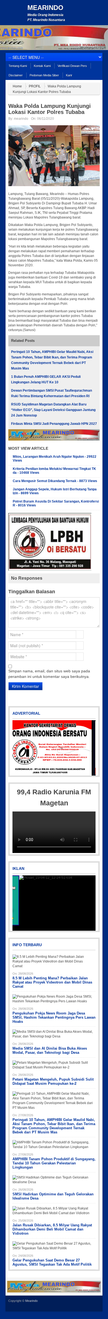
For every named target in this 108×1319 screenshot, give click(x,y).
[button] (17, 748)
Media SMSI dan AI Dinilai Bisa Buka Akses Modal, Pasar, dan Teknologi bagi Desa (49, 1050)
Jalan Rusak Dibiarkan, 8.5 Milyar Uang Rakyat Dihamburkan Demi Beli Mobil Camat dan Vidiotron (52, 1229)
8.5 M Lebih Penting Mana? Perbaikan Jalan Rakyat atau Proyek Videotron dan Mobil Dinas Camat (52, 982)
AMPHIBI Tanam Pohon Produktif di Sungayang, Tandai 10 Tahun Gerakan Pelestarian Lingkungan (54, 1163)
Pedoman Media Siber (44, 75)
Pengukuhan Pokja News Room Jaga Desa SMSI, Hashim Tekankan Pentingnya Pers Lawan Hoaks (54, 1017)
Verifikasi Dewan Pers (72, 65)
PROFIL (35, 86)
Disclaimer (16, 75)
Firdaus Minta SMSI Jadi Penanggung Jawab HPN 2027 (54, 424)
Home (17, 86)
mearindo (21, 119)
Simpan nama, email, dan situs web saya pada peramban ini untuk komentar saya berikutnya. (49, 674)
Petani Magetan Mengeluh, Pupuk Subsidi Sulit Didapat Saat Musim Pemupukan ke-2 (53, 1081)
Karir (69, 75)
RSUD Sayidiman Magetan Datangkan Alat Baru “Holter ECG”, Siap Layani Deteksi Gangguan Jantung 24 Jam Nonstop (53, 409)
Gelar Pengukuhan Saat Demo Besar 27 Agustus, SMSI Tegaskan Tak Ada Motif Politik (52, 1262)
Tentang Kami (18, 65)
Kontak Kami (42, 65)
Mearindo (45, 7)
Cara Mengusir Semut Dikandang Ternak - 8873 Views (55, 481)
